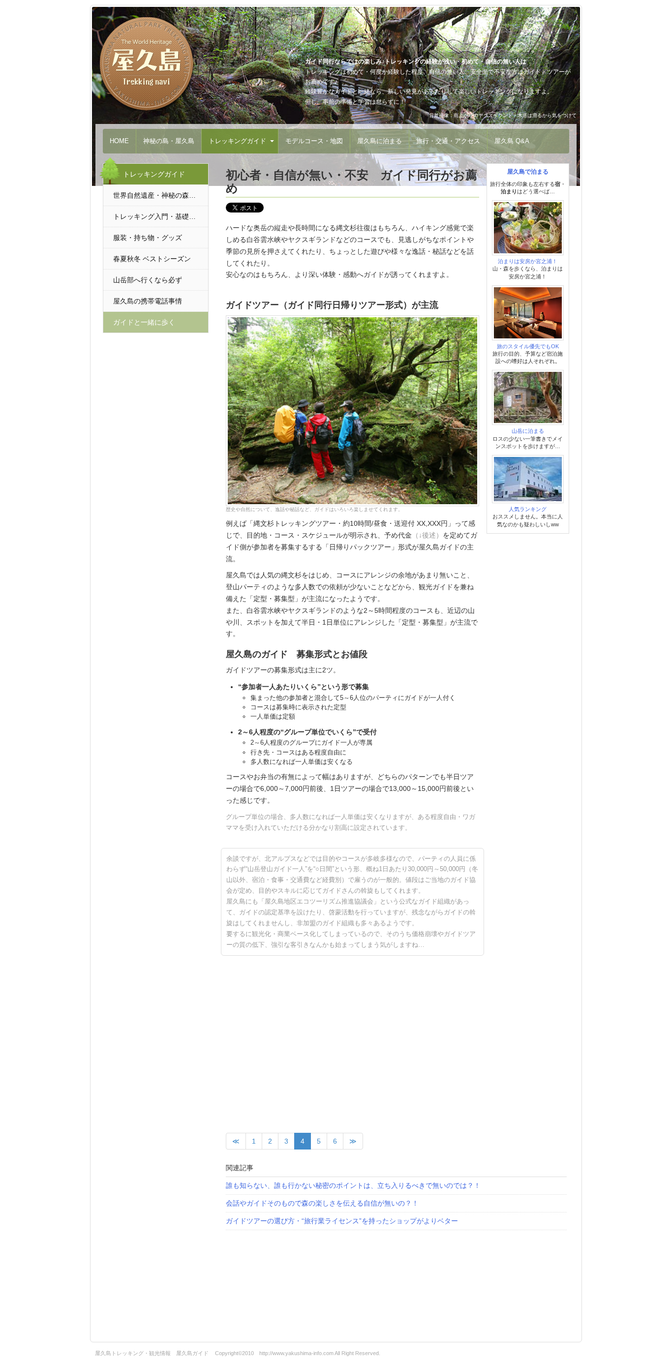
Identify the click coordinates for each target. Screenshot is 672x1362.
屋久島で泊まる (528, 171)
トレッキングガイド (237, 141)
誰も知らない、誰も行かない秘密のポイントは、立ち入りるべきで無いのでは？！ (353, 1185)
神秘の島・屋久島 (168, 141)
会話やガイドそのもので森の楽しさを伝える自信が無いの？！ (322, 1203)
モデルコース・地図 (314, 141)
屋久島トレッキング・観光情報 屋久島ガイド (152, 1353)
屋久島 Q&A (511, 141)
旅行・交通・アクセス (448, 141)
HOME (119, 141)
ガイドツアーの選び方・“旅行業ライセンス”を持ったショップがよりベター (342, 1221)
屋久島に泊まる (379, 141)
